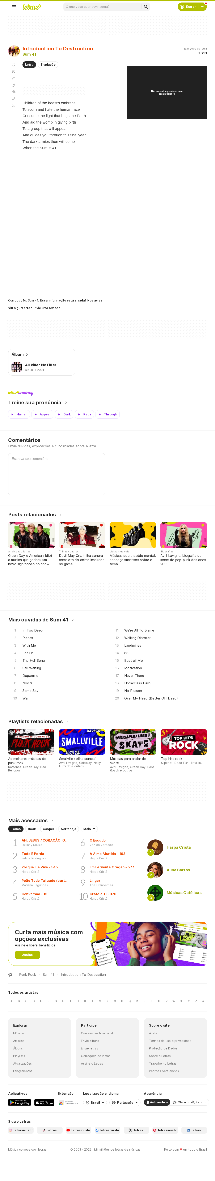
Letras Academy (107, 393)
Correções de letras (95, 1056)
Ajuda (153, 1033)
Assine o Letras (92, 1063)
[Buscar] (146, 7)
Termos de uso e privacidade (170, 1041)
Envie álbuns (90, 1041)
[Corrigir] (14, 99)
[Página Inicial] (10, 974)
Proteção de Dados (163, 1048)
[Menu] (14, 7)
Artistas (18, 1041)
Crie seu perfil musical (97, 1033)
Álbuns (18, 1048)
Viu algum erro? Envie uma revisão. (35, 308)
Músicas (19, 1033)
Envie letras (89, 1048)
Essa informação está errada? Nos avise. (71, 300)
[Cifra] (14, 85)
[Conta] (202, 7)
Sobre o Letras (160, 1056)
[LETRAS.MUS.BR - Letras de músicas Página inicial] (32, 7)
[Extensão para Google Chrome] (69, 1102)
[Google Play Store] (19, 1102)
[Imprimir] (14, 92)
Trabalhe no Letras (163, 1063)
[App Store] (44, 1102)
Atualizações (22, 1063)
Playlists (19, 1056)
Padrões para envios (164, 1071)
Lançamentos (22, 1071)
